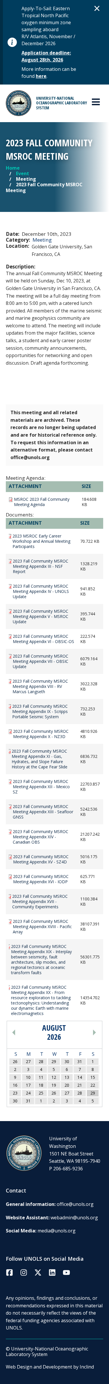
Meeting (42, 239)
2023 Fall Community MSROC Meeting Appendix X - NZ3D (41, 734)
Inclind (87, 1367)
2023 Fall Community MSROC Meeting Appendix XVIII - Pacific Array (42, 927)
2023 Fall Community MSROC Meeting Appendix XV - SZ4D (41, 859)
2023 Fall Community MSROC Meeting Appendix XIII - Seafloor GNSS (43, 812)
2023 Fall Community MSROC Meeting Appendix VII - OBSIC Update (40, 661)
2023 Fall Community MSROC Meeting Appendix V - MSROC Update (40, 616)
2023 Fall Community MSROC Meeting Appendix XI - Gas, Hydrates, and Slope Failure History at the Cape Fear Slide (39, 759)
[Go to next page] (84, 1032)
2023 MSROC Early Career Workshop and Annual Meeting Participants (41, 541)
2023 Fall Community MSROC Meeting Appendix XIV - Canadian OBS (40, 837)
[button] (97, 8)
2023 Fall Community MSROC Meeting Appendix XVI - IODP (41, 879)
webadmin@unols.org (74, 1217)
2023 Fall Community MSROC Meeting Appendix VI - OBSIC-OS (43, 639)
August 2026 (54, 1032)
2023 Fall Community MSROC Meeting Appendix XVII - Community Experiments (40, 901)
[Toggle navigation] (95, 102)
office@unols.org (75, 1204)
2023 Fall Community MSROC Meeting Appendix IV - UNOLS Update (41, 591)
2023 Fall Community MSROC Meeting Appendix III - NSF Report (40, 566)
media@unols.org (56, 1230)
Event (22, 173)
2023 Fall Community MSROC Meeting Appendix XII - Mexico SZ (41, 787)
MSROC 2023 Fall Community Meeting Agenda (41, 502)
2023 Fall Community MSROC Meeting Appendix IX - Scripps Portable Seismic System (40, 711)
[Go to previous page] (24, 1032)
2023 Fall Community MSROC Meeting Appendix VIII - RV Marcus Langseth (40, 686)
